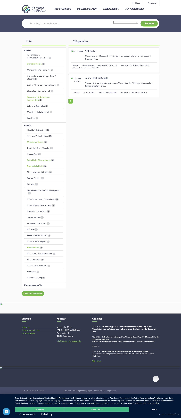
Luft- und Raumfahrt (36, 106)
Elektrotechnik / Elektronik (38, 91)
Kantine (30, 229)
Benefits (28, 126)
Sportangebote (33, 217)
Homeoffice (32, 154)
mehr (154, 409)
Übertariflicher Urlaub (36, 211)
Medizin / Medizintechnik (38, 112)
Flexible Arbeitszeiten (36, 130)
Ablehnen (39, 409)
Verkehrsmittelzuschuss (37, 235)
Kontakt (67, 391)
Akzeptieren (96, 409)
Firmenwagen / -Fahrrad (37, 172)
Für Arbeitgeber (134, 9)
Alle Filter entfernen (32, 293)
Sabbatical (31, 272)
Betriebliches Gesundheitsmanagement (44, 190)
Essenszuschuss (34, 260)
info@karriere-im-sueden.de (69, 341)
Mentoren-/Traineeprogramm (39, 254)
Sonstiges (31, 118)
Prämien (30, 184)
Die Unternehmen (87, 9)
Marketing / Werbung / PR (38, 70)
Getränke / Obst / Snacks (38, 148)
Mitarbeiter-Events (35, 142)
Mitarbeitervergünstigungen (39, 205)
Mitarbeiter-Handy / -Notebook (41, 199)
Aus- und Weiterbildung (37, 136)
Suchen (149, 23)
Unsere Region (111, 9)
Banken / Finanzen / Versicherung (41, 85)
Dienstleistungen (34, 64)
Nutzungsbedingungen (82, 391)
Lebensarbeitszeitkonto (37, 266)
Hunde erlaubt (33, 248)
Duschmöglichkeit (35, 166)
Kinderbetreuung (34, 278)
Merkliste (135, 3)
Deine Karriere (63, 9)
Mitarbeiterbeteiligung (36, 241)
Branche (28, 50)
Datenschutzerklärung (172, 414)
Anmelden (151, 3)
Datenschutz (99, 391)
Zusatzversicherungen (36, 223)
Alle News (96, 361)
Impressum (111, 391)
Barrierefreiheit (33, 178)
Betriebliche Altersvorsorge (38, 160)
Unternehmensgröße (33, 285)
